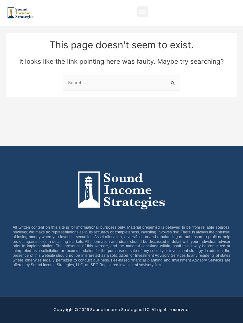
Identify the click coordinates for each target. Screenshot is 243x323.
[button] (142, 11)
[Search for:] (121, 82)
